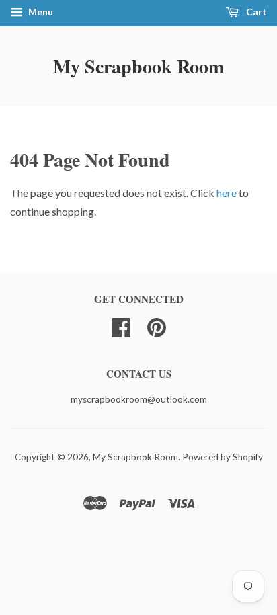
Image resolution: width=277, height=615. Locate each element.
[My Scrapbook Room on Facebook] (121, 326)
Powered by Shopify (222, 457)
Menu (39, 11)
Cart (255, 11)
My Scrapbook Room (138, 66)
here (226, 192)
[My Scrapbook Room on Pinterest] (157, 326)
